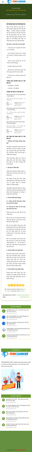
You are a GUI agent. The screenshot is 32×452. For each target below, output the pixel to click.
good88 (10, 445)
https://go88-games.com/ (24, 433)
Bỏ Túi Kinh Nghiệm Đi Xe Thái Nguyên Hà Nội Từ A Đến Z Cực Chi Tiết (17, 316)
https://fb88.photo (7, 440)
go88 (12, 447)
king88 (6, 445)
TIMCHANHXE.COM (6, 362)
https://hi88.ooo (16, 438)
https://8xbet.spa (25, 438)
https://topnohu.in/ (7, 436)
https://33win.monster (24, 442)
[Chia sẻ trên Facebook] (11, 285)
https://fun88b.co (25, 440)
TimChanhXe (23, 14)
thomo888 (4, 433)
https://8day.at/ (16, 436)
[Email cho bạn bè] (17, 285)
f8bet (25, 445)
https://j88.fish (5, 442)
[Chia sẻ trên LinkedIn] (23, 285)
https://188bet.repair (14, 442)
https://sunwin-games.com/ (10, 434)
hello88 (14, 445)
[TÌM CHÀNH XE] (16, 2)
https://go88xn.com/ (12, 433)
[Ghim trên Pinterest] (20, 285)
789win (21, 445)
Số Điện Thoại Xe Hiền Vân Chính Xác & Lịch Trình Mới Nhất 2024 (18, 335)
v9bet (3, 445)
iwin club (15, 447)
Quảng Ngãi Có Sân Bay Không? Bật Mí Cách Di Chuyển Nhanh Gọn (18, 329)
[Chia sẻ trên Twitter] (14, 285)
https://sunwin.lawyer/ (22, 434)
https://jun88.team (7, 438)
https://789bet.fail (5, 443)
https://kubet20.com (15, 443)
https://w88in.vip (16, 440)
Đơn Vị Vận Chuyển (16, 8)
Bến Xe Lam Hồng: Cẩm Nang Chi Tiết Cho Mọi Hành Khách (18, 323)
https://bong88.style (26, 443)
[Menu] (3, 2)
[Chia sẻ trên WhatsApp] (9, 285)
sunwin (28, 445)
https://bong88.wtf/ (25, 436)
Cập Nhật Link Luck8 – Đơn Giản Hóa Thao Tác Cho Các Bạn (18, 310)
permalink (22, 291)
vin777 (18, 445)
